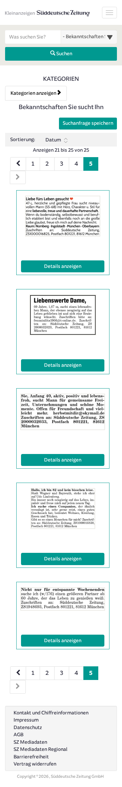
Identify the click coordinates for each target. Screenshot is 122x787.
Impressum (26, 720)
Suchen (63, 54)
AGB (18, 735)
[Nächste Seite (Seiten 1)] (18, 177)
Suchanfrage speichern (88, 123)
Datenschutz (28, 727)
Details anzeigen (74, 266)
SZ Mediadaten (30, 742)
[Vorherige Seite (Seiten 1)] (18, 164)
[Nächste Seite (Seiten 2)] (18, 687)
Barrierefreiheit (31, 757)
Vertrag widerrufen (35, 764)
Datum (53, 140)
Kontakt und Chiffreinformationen (51, 713)
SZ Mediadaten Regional (40, 749)
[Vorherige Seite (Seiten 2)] (18, 673)
